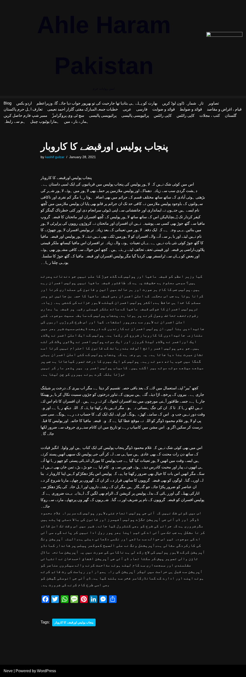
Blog (8, 103)
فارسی (142, 109)
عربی (127, 109)
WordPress (46, 671)
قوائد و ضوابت (163, 109)
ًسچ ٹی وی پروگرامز (68, 115)
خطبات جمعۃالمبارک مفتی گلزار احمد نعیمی (82, 109)
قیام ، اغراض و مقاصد (224, 109)
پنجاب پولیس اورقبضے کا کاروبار (74, 622)
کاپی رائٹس (163, 115)
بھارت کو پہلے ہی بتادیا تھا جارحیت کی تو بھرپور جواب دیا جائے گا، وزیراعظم (97, 103)
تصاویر (213, 103)
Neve (8, 671)
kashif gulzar (54, 157)
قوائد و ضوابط (191, 109)
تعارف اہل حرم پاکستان (23, 109)
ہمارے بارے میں (76, 121)
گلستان (231, 115)
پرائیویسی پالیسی (103, 115)
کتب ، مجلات (209, 115)
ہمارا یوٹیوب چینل (44, 121)
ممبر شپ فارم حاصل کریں (25, 115)
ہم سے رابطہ (14, 121)
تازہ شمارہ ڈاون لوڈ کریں (182, 103)
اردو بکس (24, 103)
